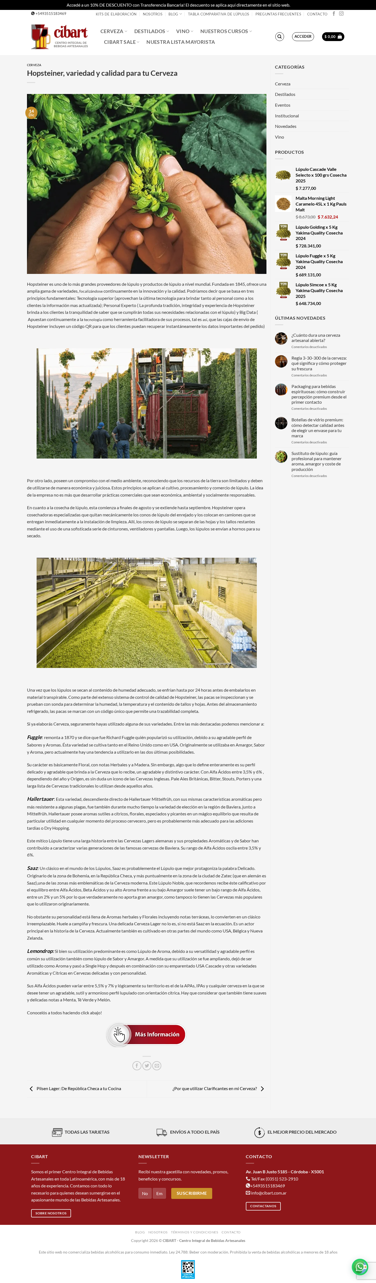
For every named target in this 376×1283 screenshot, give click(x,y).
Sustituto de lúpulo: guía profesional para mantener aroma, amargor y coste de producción (316, 461)
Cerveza (111, 31)
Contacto (317, 14)
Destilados (149, 31)
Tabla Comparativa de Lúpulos (218, 14)
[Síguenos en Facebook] (334, 13)
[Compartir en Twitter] (146, 1065)
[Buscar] (279, 36)
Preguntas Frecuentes (278, 14)
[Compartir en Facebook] (136, 1065)
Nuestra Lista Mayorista (180, 42)
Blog (173, 14)
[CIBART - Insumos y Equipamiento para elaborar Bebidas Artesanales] (61, 36)
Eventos (282, 104)
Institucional (287, 115)
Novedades (285, 126)
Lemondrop (40, 951)
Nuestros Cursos (224, 31)
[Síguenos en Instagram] (341, 13)
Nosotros (152, 14)
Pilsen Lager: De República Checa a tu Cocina (78, 1088)
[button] (303, 36)
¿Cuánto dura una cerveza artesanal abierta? (315, 337)
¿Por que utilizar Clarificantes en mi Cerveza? (215, 1088)
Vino (182, 31)
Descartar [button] (300, 4)
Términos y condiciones (194, 1232)
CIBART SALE (120, 42)
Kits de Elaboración (116, 14)
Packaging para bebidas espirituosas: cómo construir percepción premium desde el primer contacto (319, 394)
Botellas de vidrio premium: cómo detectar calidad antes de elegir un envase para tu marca (317, 427)
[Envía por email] (156, 1065)
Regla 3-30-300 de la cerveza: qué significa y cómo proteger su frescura (319, 363)
